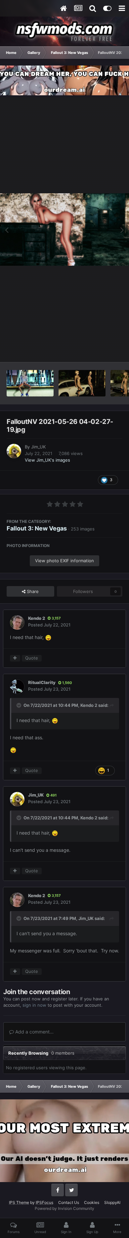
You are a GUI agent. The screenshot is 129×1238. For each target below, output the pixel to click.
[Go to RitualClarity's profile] (17, 686)
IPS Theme (19, 1202)
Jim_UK (38, 446)
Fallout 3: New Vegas (37, 528)
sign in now (34, 1005)
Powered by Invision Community (64, 1208)
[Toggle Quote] (19, 705)
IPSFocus (44, 1202)
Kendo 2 (36, 618)
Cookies (91, 1202)
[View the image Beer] (30, 383)
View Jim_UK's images (47, 460)
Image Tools (102, 349)
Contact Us (68, 1202)
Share (32, 591)
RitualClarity (42, 682)
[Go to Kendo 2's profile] (17, 622)
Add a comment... (34, 1031)
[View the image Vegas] (82, 383)
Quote (31, 658)
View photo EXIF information (64, 560)
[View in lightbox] (64, 229)
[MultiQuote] (15, 658)
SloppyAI (112, 1202)
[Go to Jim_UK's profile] (14, 451)
